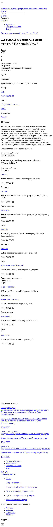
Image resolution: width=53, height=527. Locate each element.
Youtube (9, 515)
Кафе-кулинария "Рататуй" (12, 265)
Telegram (9, 510)
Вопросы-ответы (13, 483)
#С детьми (13, 431)
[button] (3, 16)
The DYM (5, 335)
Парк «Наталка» (8, 287)
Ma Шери (5, 210)
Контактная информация (16, 500)
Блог (45, 9)
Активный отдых (8, 9)
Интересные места (35, 9)
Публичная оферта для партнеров (20, 495)
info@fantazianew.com (10, 104)
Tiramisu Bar (6, 316)
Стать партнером (8, 474)
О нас (8, 479)
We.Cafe (4, 229)
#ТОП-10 (5, 431)
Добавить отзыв (8, 155)
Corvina (4, 174)
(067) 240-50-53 (7, 96)
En (7, 20)
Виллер (4, 191)
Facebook (10, 508)
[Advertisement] (26, 373)
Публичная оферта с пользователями (21, 487)
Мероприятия (21, 9)
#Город (4, 408)
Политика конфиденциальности (19, 491)
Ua (2, 20)
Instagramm (10, 512)
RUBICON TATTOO (9, 299)
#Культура (11, 408)
